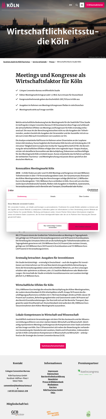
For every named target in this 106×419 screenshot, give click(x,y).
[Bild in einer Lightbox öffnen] (88, 372)
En (70, 5)
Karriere (53, 387)
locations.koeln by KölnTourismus (16, 62)
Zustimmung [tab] (22, 196)
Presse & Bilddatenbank (53, 382)
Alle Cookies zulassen (83, 226)
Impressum (53, 371)
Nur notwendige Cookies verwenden (53, 226)
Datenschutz (53, 374)
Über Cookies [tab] (84, 196)
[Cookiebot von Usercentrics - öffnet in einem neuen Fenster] (89, 190)
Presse (52, 62)
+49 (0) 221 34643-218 (17, 391)
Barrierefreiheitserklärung (53, 376)
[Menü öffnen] (81, 5)
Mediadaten (53, 384)
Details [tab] (53, 196)
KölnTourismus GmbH (53, 390)
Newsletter (53, 379)
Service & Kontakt (40, 62)
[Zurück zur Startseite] (10, 5)
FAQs (53, 393)
